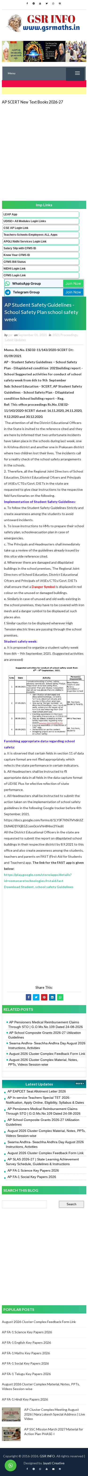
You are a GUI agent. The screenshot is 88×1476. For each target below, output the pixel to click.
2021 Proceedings (64, 335)
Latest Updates (15, 340)
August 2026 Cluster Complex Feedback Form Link (47, 1054)
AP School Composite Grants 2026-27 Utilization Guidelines (44, 1035)
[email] (53, 1469)
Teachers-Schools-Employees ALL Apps (30, 234)
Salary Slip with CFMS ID (20, 248)
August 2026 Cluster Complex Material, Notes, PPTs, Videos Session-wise (43, 1062)
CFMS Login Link (15, 275)
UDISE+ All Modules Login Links (25, 221)
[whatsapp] (53, 3)
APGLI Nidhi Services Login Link (25, 241)
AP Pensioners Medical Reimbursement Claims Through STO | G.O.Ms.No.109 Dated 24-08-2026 (45, 1024)
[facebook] (27, 3)
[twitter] (46, 3)
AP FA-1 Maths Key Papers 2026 (26, 1353)
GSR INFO (47, 1456)
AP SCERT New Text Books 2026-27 (32, 102)
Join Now (73, 283)
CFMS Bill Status (15, 261)
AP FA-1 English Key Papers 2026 (26, 1342)
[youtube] (40, 3)
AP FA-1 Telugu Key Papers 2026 (26, 1374)
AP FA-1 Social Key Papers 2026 (32, 1177)
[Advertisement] (44, 152)
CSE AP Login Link (16, 228)
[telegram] (33, 3)
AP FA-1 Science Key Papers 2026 (33, 1170)
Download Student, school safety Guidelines (38, 887)
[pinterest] (59, 3)
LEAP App (10, 214)
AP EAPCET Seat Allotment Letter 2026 (37, 1091)
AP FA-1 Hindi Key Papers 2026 (25, 1399)
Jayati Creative (54, 1463)
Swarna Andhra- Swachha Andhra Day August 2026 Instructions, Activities (46, 1045)
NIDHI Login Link (15, 268)
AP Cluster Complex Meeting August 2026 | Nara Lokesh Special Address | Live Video (54, 1414)
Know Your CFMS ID (17, 255)
